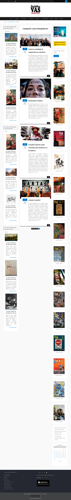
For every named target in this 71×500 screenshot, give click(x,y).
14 (61, 452)
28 (61, 456)
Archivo (56, 18)
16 (65, 452)
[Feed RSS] (13, 1)
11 (56, 452)
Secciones (31, 18)
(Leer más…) (41, 70)
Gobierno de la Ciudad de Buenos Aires (45, 475)
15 (63, 452)
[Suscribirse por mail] (15, 1)
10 (54, 452)
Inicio (11, 18)
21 (61, 454)
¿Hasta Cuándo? (34, 200)
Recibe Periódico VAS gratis (59, 50)
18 (56, 454)
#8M (51, 18)
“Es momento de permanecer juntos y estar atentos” (60, 438)
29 (63, 456)
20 (59, 454)
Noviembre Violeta (35, 101)
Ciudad (16, 18)
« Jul (59, 461)
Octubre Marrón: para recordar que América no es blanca (37, 147)
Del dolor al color (58, 434)
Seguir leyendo (12, 56)
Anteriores (34, 228)
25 (56, 456)
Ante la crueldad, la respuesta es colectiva (36, 50)
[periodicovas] (11, 1)
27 (59, 456)
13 (59, 452)
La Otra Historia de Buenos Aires (11, 44)
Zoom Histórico (45, 18)
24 (54, 456)
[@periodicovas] (7, 1)
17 (54, 454)
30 (65, 456)
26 (57, 456)
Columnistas (23, 18)
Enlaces (61, 18)
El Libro (37, 18)
